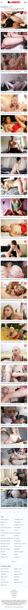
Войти (14, 590)
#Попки (3, 535)
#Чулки (16, 530)
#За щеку (16, 535)
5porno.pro (17, 577)
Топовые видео (14, 9)
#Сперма (16, 557)
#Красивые (17, 549)
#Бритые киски (5, 519)
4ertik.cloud (4, 585)
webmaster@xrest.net (19, 607)
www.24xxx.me (4, 569)
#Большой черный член (7, 538)
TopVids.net (4, 574)
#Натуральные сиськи (7, 533)
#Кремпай (3, 554)
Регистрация (14, 592)
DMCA (14, 597)
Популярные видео (19, 8)
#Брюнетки (4, 522)
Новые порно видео (9, 8)
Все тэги (14, 561)
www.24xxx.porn (5, 571)
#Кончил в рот (4, 546)
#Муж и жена (4, 557)
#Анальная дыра (18, 551)
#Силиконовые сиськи (20, 543)
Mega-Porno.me (18, 574)
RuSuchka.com (5, 582)
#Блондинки (17, 522)
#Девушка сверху (5, 543)
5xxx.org (3, 579)
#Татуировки (17, 541)
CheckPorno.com (18, 582)
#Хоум (2, 524)
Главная (14, 593)
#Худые (16, 554)
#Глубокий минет (18, 519)
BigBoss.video (17, 569)
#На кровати (17, 527)
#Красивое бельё (5, 541)
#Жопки (3, 551)
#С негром (17, 538)
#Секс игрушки (18, 546)
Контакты (14, 595)
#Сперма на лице (19, 524)
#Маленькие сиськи (6, 527)
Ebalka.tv (16, 579)
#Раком (3, 530)
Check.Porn (17, 571)
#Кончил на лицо (5, 549)
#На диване (17, 533)
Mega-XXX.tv (4, 577)
